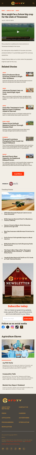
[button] (18, 32)
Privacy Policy (9, 441)
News (3, 10)
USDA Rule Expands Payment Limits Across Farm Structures (18, 213)
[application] (18, 32)
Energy (5, 154)
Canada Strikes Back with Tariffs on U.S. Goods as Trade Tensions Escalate (18, 258)
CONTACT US (23, 407)
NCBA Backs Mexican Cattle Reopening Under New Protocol (18, 244)
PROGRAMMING (7, 422)
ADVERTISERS (24, 417)
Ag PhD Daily (8, 363)
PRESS (4, 413)
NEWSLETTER (7, 426)
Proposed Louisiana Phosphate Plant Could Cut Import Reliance (13, 141)
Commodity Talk (9, 374)
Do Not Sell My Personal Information (11, 444)
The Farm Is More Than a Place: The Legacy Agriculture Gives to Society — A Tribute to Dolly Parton (17, 251)
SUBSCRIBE (28, 318)
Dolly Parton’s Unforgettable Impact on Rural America (18, 238)
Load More (18, 174)
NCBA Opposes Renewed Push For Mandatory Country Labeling (18, 219)
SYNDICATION (24, 422)
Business (5, 137)
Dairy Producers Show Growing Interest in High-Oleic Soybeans (13, 76)
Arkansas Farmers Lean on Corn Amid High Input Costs (13, 92)
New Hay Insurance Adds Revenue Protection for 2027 (19, 232)
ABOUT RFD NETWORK (6, 407)
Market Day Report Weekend (14, 385)
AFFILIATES (6, 417)
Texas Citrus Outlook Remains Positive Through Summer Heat (13, 125)
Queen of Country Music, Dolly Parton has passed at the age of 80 (17, 226)
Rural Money (6, 121)
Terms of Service (18, 441)
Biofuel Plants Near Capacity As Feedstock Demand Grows (11, 158)
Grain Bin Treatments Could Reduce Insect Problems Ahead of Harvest (13, 109)
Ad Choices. (28, 441)
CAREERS (22, 413)
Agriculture (10, 10)
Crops (17, 10)
